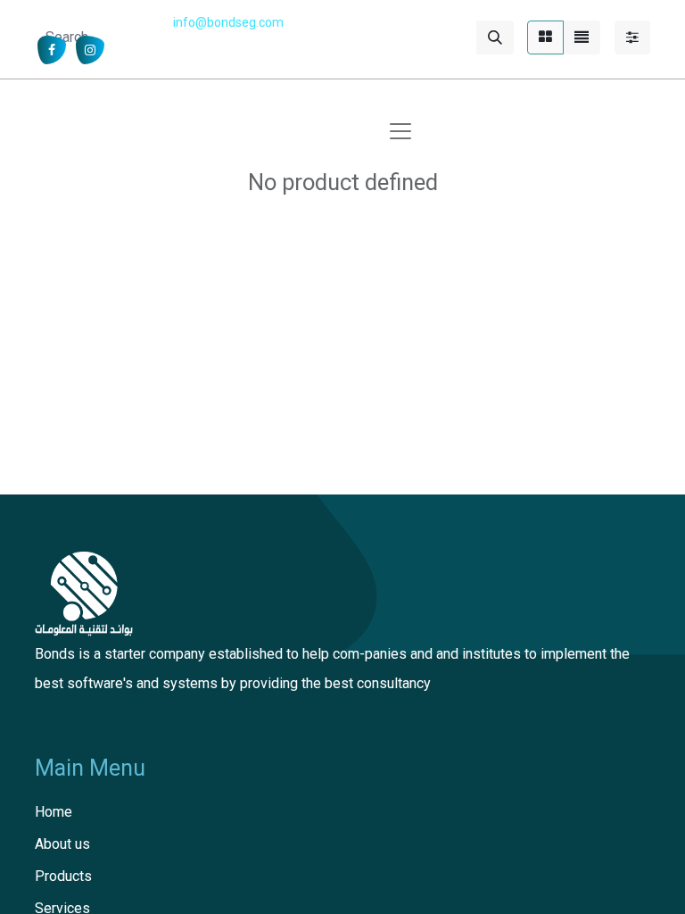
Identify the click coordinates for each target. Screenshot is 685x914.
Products (63, 876)
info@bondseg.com (228, 22)
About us (62, 843)
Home (53, 811)
